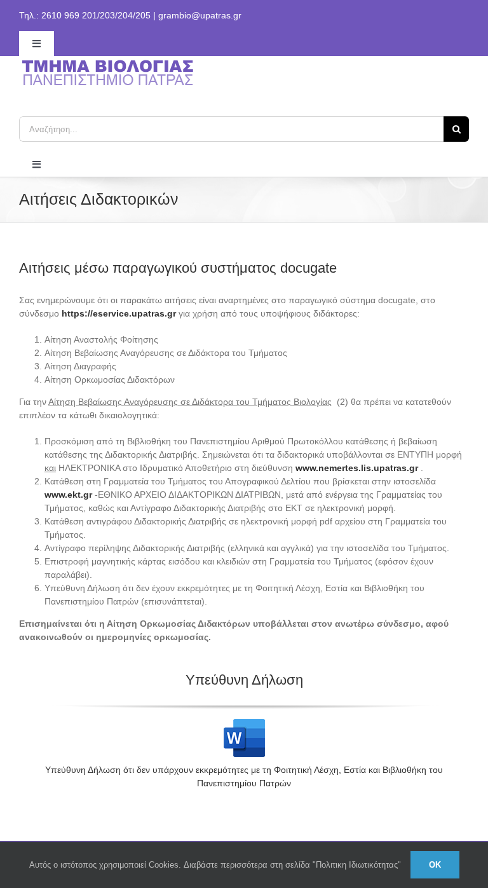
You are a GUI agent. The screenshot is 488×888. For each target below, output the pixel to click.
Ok (435, 865)
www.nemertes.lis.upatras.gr (356, 468)
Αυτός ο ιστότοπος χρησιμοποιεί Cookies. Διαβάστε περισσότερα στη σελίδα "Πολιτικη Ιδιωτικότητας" (215, 865)
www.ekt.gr (68, 494)
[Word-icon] (244, 723)
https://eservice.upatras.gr (119, 313)
